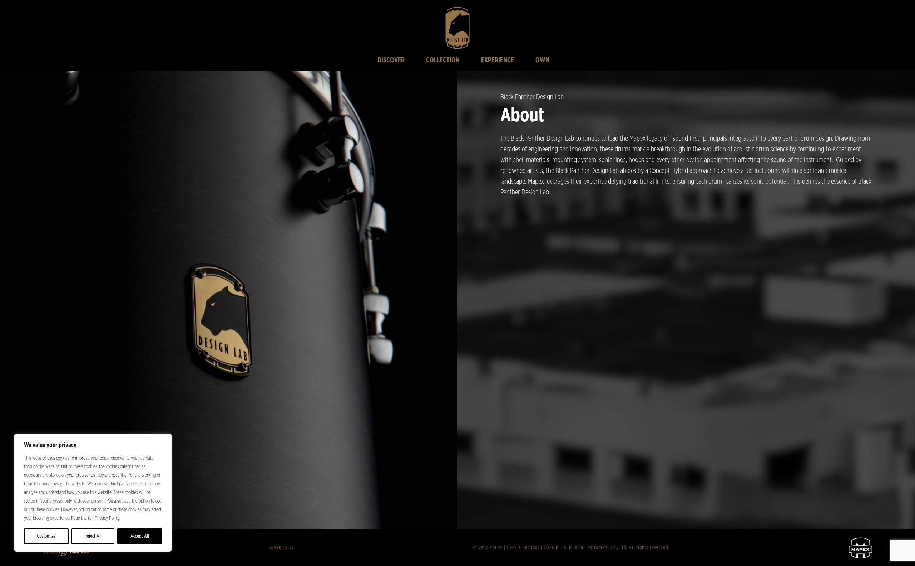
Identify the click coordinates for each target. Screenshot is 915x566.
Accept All (139, 536)
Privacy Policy (488, 547)
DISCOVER (391, 60)
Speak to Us (281, 547)
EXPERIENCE (497, 60)
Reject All (93, 536)
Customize (46, 536)
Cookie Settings (523, 547)
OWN (542, 60)
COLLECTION (443, 60)
